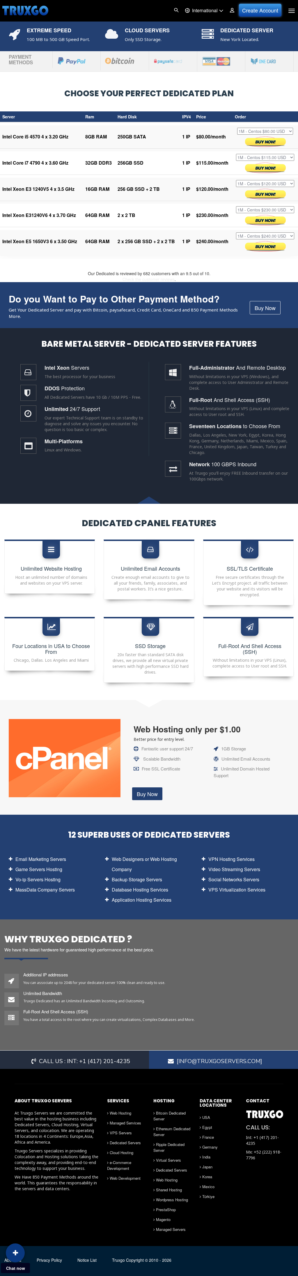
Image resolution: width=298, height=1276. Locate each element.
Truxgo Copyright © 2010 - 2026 (141, 1260)
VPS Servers (120, 1133)
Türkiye (207, 1196)
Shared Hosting (168, 1190)
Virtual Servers (168, 1160)
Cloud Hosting (121, 1152)
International (204, 10)
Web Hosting (120, 1113)
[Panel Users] (231, 10)
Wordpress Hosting (171, 1199)
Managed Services (125, 1123)
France (207, 1137)
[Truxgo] (25, 10)
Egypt (206, 1127)
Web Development (125, 1178)
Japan (206, 1167)
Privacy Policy (49, 1260)
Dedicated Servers (125, 1142)
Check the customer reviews (149, 279)
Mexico (207, 1186)
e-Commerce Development (119, 1165)
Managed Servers (170, 1229)
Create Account (260, 10)
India (205, 1157)
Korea (206, 1176)
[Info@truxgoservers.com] (219, 1061)
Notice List (87, 1260)
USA (205, 1117)
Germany (209, 1147)
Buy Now (265, 308)
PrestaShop (165, 1209)
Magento (163, 1219)
